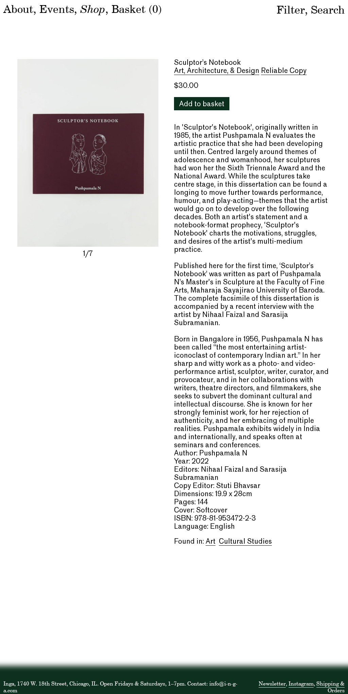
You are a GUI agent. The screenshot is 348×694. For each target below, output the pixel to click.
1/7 (88, 254)
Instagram (301, 683)
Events (56, 9)
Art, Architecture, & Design (216, 71)
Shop (92, 8)
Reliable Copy (284, 71)
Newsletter (272, 683)
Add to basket (201, 104)
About (18, 9)
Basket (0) (136, 9)
